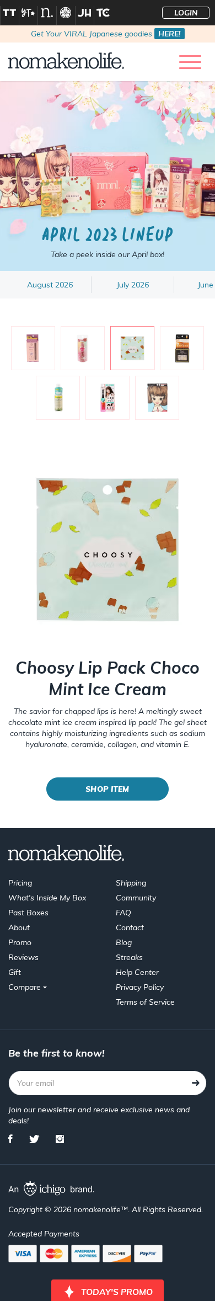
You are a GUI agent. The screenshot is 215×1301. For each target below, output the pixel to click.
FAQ (123, 913)
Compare (25, 987)
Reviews (23, 957)
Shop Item (107, 789)
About (19, 927)
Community (136, 898)
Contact (130, 927)
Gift (14, 972)
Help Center (137, 972)
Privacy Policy (140, 987)
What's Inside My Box (47, 898)
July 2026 (132, 285)
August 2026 (50, 285)
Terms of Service (145, 1002)
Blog (124, 942)
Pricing (20, 883)
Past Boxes (28, 913)
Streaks (129, 957)
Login (186, 13)
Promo (19, 942)
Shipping (131, 883)
